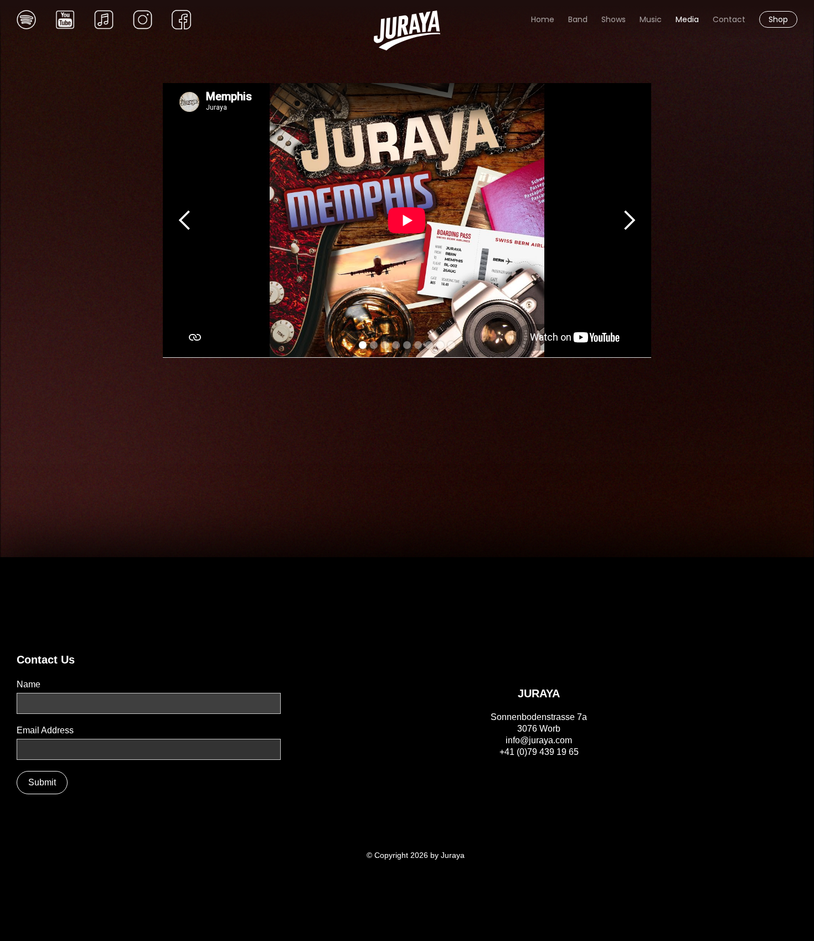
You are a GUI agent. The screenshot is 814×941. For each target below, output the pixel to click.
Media (687, 19)
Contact (729, 19)
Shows (613, 19)
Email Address (45, 730)
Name (28, 684)
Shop (778, 19)
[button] (185, 220)
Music (651, 19)
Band (578, 19)
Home (542, 19)
